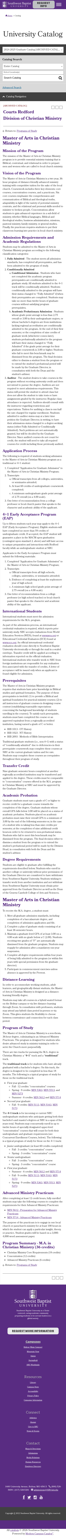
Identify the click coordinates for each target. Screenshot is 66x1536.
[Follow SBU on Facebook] (24, 1497)
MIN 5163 (45, 1105)
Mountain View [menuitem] (33, 1351)
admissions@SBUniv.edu (46, 1490)
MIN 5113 (33, 1105)
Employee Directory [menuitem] (33, 1466)
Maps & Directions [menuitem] (33, 1449)
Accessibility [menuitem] (33, 1391)
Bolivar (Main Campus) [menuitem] (33, 1347)
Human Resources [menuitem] (33, 1462)
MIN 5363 (36, 1090)
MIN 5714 (55, 1098)
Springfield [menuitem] (33, 1360)
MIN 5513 (49, 1090)
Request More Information (33, 1331)
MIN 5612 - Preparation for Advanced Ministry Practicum (32, 1212)
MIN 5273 (17, 1094)
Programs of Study (27, 131)
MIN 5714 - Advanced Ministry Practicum (29, 1218)
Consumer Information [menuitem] (33, 1400)
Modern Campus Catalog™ (39, 1534)
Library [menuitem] (33, 1382)
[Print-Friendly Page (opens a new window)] (56, 107)
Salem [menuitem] (33, 1356)
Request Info (43, 5)
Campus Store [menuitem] (33, 1387)
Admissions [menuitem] (33, 1453)
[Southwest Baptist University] (17, 4)
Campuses (33, 1341)
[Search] (60, 77)
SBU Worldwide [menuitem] (33, 1365)
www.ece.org (9, 643)
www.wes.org (49, 636)
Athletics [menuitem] (33, 1418)
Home (9, 16)
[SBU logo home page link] (33, 1298)
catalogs (14, 1530)
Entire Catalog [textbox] (11, 66)
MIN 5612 (39, 1098)
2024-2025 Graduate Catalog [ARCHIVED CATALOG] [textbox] (33, 50)
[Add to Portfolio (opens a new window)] (52, 107)
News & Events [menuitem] (33, 1431)
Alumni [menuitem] (33, 1422)
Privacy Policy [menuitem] (33, 1396)
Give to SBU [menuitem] (33, 1426)
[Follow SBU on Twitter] (29, 1497)
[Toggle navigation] (59, 4)
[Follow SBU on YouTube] (41, 1497)
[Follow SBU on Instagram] (35, 1497)
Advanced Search (11, 88)
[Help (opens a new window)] (60, 107)
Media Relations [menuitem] (33, 1457)
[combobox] (33, 50)
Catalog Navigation (16, 97)
